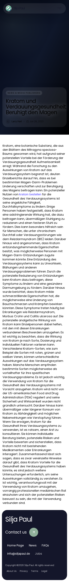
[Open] (59, 8)
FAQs (45, 545)
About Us (12, 571)
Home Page (15, 545)
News (33, 545)
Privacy (24, 571)
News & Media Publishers (24, 93)
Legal (44, 571)
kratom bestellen (30, 194)
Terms (34, 571)
